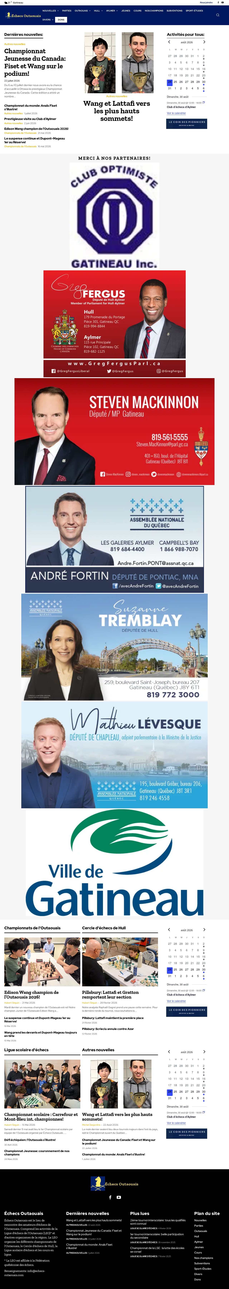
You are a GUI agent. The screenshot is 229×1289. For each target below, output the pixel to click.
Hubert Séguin (11, 1002)
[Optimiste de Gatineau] (114, 216)
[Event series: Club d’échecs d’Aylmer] (203, 102)
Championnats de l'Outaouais (20, 132)
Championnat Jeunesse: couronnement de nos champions (36, 1152)
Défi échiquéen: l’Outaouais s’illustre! (30, 1140)
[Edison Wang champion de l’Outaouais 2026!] (42, 962)
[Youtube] (222, 3)
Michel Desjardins (91, 1124)
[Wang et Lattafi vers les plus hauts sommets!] (118, 62)
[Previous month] (169, 42)
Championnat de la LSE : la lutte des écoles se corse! (157, 1249)
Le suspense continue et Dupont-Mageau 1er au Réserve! (34, 140)
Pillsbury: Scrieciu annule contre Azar (108, 1029)
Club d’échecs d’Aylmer (181, 107)
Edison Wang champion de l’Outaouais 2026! (36, 129)
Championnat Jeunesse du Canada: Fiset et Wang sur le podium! (35, 62)
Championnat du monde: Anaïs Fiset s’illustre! (30, 107)
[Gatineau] (114, 862)
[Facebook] (218, 3)
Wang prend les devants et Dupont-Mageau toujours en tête (40, 1034)
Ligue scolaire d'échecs (143, 1228)
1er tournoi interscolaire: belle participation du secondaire (157, 1235)
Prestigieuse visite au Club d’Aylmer (30, 119)
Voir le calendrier (176, 113)
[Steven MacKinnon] (114, 431)
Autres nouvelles (14, 44)
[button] (217, 14)
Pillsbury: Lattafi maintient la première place (113, 1018)
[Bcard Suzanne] (114, 647)
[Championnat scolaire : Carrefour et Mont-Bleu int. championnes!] (42, 1084)
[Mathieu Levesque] (114, 754)
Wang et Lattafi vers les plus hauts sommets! (116, 111)
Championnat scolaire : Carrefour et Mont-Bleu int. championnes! (41, 1116)
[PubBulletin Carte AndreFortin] (114, 539)
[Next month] (204, 42)
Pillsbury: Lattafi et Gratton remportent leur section (110, 994)
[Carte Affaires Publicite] (114, 323)
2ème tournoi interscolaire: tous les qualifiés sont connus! (158, 1222)
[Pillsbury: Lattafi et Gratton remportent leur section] (120, 962)
